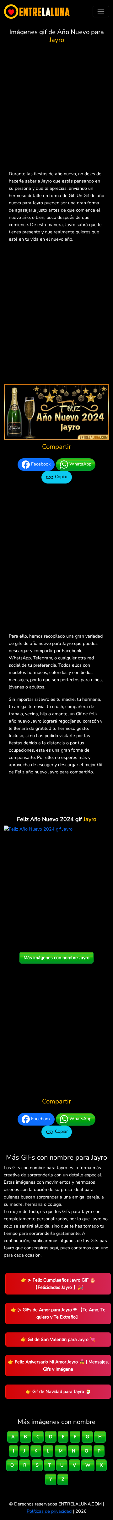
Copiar (61, 476)
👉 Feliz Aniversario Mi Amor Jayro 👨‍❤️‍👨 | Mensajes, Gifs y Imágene (58, 1365)
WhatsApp (79, 464)
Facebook (40, 464)
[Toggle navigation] (101, 11)
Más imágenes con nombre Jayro (56, 957)
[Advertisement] (56, 108)
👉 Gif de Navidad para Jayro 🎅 (58, 1391)
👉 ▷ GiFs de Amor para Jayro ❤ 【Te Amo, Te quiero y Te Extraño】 (58, 1313)
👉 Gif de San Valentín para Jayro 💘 (58, 1339)
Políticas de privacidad (49, 1511)
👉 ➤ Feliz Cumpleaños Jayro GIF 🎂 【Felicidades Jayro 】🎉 (58, 1283)
